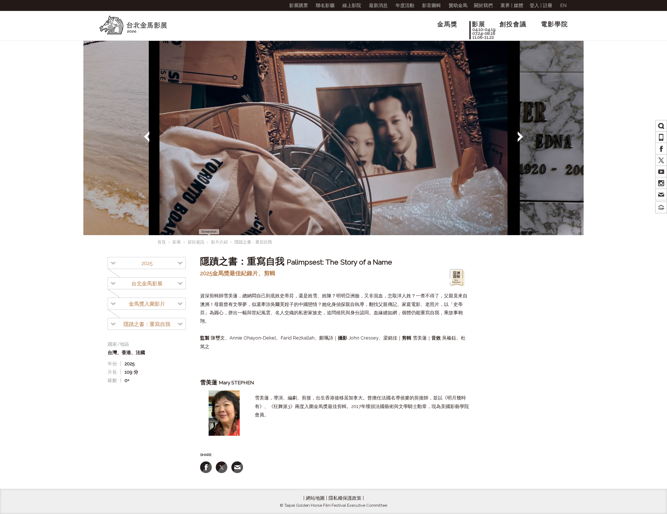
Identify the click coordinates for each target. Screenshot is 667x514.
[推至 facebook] (206, 467)
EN (563, 5)
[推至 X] (221, 467)
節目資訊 (196, 242)
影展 (176, 242)
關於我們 (483, 5)
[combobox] (147, 263)
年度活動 (405, 5)
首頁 (161, 242)
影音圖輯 (431, 5)
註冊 (547, 5)
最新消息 (378, 5)
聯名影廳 (325, 5)
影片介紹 (219, 242)
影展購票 (298, 5)
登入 (534, 5)
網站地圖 (315, 498)
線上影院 (351, 5)
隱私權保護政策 (345, 498)
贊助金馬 (458, 5)
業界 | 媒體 (512, 5)
